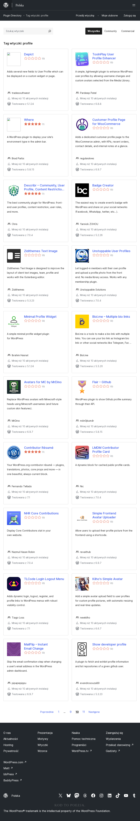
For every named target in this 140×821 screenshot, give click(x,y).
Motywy (43, 739)
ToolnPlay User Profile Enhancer (104, 56)
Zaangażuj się (114, 733)
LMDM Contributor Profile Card (105, 449)
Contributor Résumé (38, 447)
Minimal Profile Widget (40, 316)
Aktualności (10, 739)
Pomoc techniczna (83, 739)
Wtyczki (43, 745)
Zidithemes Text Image (41, 251)
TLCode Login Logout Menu (44, 579)
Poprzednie (47, 711)
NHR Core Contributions (41, 513)
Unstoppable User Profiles (111, 251)
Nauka (76, 733)
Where (29, 120)
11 (83, 712)
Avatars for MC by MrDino (43, 382)
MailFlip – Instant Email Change (36, 646)
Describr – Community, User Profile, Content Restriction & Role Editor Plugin (44, 187)
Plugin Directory (12, 15)
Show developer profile (109, 644)
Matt (8, 768)
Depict (29, 54)
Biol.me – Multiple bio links (111, 316)
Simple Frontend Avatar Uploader (104, 515)
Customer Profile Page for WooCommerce (108, 121)
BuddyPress (12, 780)
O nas (7, 733)
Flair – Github (101, 382)
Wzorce (42, 751)
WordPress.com (15, 762)
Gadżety (113, 751)
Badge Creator (103, 185)
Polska (15, 795)
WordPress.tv (82, 751)
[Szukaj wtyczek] (49, 31)
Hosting (8, 745)
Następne (94, 711)
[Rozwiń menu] (134, 5)
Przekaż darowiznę (120, 745)
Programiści (79, 745)
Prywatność (11, 751)
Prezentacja (45, 733)
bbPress (10, 774)
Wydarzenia (113, 739)
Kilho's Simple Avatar (107, 579)
